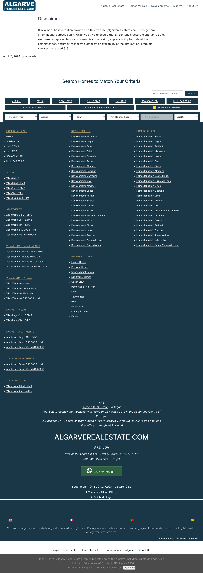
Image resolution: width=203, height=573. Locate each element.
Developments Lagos (82, 141)
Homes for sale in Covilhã (149, 220)
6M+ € (40, 101)
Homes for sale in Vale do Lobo (152, 240)
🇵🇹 (132, 520)
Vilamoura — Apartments (23, 246)
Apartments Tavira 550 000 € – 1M (24, 364)
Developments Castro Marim (86, 245)
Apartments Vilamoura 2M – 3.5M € (24, 251)
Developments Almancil (83, 185)
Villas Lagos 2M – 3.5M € (19, 315)
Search (191, 93)
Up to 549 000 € (182, 101)
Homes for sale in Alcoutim (150, 215)
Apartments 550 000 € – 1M (21, 229)
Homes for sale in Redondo (150, 225)
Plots (73, 301)
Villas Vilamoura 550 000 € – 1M (23, 298)
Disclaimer (49, 18)
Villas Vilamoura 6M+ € (18, 283)
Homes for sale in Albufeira (150, 171)
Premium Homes (79, 267)
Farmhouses (77, 306)
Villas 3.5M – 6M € (15, 183)
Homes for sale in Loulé (148, 195)
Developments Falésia (82, 210)
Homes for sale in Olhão (148, 185)
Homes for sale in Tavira (148, 136)
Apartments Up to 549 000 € (21, 234)
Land (74, 291)
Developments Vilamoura (84, 136)
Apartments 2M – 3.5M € (19, 219)
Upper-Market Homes (82, 272)
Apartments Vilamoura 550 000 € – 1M (26, 261)
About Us (192, 5)
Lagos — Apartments (20, 331)
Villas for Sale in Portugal (35, 107)
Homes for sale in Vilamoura (150, 151)
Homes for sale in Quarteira (150, 190)
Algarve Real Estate (112, 5)
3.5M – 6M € (65, 101)
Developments (160, 5)
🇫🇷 (71, 520)
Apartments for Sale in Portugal (101, 107)
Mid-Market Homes (81, 276)
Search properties (169, 107)
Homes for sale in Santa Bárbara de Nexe (157, 245)
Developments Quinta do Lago (87, 240)
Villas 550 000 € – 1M (17, 197)
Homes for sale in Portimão (150, 146)
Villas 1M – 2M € (14, 193)
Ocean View (77, 281)
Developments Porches (83, 235)
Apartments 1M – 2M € (18, 224)
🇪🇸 (193, 520)
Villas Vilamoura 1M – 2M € (20, 293)
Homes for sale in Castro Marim (152, 175)
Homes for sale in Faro (147, 161)
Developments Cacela (82, 205)
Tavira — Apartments (20, 358)
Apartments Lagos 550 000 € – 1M (24, 342)
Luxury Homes (78, 262)
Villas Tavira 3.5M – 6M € (19, 386)
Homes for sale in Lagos (148, 141)
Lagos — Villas (16, 309)
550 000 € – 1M (149, 101)
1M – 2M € (120, 101)
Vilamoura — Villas (19, 277)
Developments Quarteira (84, 156)
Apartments (14, 209)
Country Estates (79, 311)
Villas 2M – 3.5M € (15, 188)
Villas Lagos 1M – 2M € (18, 320)
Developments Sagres (82, 200)
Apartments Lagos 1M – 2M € (21, 337)
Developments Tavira (82, 161)
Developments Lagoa (82, 190)
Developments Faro (81, 146)
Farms (74, 316)
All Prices (16, 101)
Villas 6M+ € (12, 178)
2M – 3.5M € (93, 101)
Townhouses (77, 296)
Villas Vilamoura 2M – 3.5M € (21, 288)
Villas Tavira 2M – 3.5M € (19, 390)
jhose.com (129, 567)
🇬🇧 (10, 520)
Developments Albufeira (83, 166)
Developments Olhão (82, 151)
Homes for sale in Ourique (149, 230)
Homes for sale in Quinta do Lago (153, 181)
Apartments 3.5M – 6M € (19, 214)
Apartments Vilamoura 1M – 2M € (23, 256)
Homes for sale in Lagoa (148, 156)
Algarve (177, 5)
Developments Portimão (83, 171)
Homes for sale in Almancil (149, 200)
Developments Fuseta (82, 195)
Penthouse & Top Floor (83, 286)
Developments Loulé (81, 230)
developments (80, 131)
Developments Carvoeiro (84, 175)
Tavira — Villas (16, 380)
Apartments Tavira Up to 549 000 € (25, 369)
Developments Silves (82, 225)
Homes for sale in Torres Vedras (152, 235)
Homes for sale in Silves (148, 166)
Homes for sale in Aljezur (149, 205)
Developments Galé (81, 181)
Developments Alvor (81, 220)
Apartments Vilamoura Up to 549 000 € (26, 266)
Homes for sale (138, 5)
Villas (10, 172)
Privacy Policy (166, 538)
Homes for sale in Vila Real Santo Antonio (157, 210)
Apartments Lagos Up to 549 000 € (25, 347)
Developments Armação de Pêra (88, 215)
